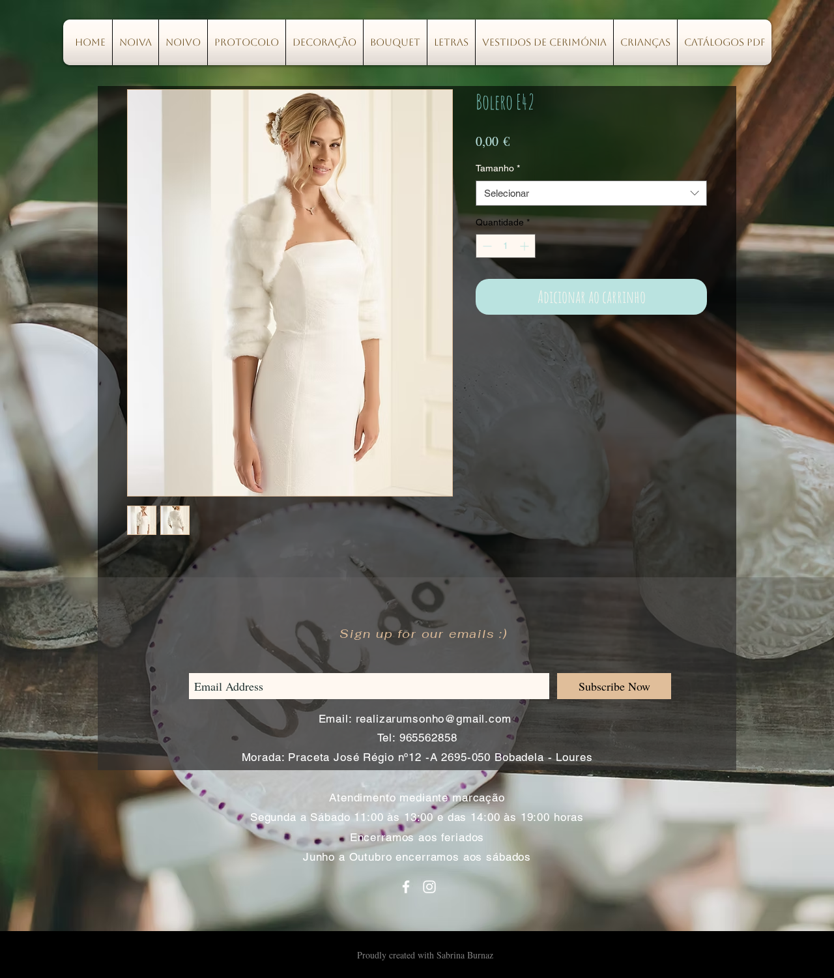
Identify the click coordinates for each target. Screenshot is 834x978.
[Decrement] (486, 246)
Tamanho (498, 168)
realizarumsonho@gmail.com (433, 718)
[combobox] (591, 193)
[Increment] (525, 246)
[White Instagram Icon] (429, 886)
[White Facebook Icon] (405, 886)
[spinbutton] (505, 246)
